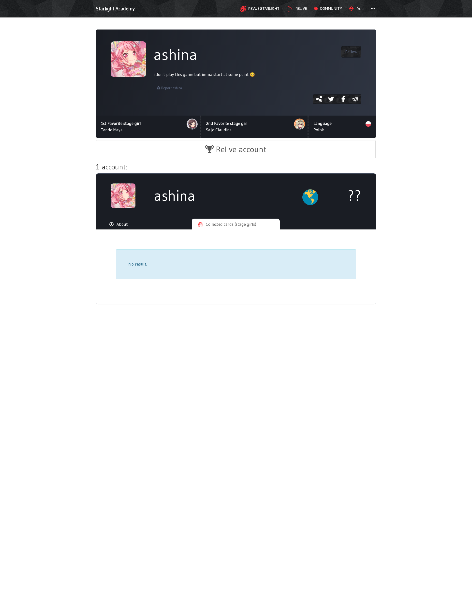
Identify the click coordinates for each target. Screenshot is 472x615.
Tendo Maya (121, 126)
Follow (351, 52)
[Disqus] (236, 388)
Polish (322, 126)
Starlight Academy (115, 9)
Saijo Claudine (227, 126)
